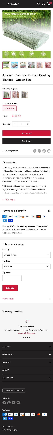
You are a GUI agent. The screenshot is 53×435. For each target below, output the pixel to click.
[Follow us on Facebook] (4, 402)
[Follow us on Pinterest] (13, 402)
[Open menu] (3, 4)
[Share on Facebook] (34, 151)
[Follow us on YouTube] (18, 402)
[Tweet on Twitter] (44, 151)
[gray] (25, 95)
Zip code (6, 273)
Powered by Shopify (9, 430)
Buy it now (26, 141)
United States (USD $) (11, 390)
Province (6, 261)
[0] (48, 3)
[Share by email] (49, 151)
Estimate (10, 288)
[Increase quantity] (27, 124)
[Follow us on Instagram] (9, 402)
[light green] (6, 95)
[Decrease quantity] (14, 124)
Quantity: (6, 124)
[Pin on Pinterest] (39, 151)
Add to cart (27, 133)
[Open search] (38, 4)
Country (5, 249)
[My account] (43, 4)
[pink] (16, 95)
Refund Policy (8, 299)
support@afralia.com (26, 333)
